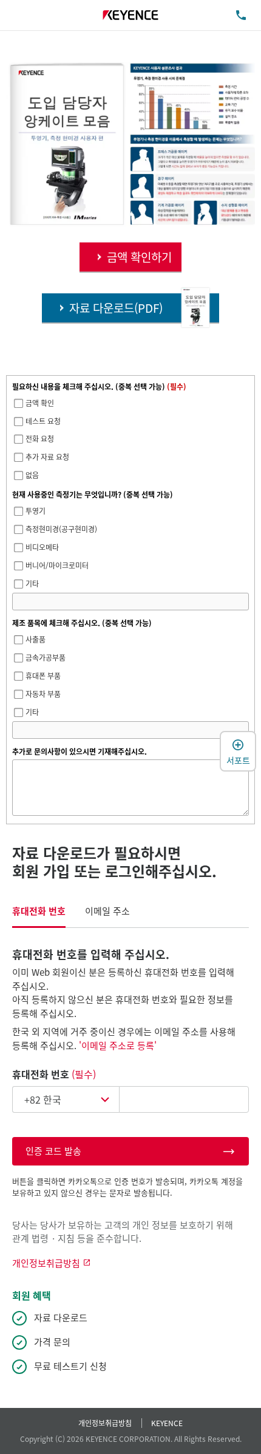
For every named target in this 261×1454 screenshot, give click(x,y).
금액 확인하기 (139, 256)
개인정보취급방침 (105, 1423)
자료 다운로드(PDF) (116, 307)
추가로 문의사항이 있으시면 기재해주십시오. (79, 751)
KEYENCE (167, 1423)
